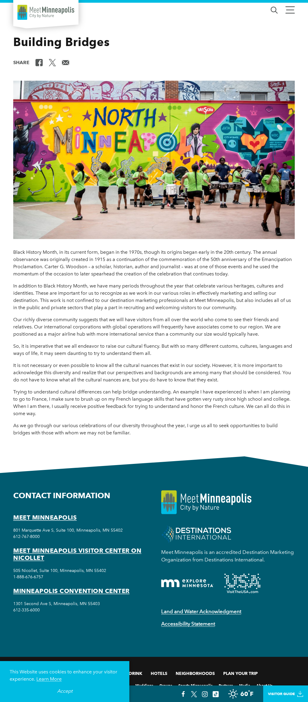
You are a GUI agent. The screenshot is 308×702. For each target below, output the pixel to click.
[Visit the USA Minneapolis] (242, 583)
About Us (264, 685)
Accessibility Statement (188, 624)
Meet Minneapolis (45, 517)
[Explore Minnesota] (187, 583)
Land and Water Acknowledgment (201, 611)
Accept (64, 691)
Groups (165, 685)
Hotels (159, 673)
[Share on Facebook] (39, 62)
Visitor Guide (281, 693)
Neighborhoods (195, 673)
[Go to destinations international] (196, 533)
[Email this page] (65, 62)
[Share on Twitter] (52, 62)
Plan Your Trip (240, 673)
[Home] (45, 12)
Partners (226, 685)
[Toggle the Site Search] (274, 9)
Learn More (49, 679)
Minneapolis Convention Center (71, 591)
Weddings (144, 685)
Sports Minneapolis (195, 685)
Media (244, 685)
